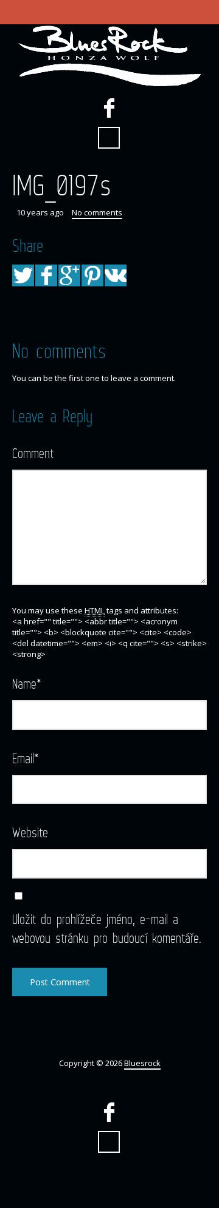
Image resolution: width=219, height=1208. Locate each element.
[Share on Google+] (69, 275)
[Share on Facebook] (46, 275)
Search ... (109, 138)
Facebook (109, 108)
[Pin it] (92, 275)
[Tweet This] (23, 275)
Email (25, 758)
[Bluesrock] (109, 55)
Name (26, 683)
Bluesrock (142, 1063)
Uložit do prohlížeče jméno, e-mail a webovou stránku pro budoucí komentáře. (106, 928)
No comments (97, 212)
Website (30, 832)
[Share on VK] (116, 275)
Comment (33, 453)
